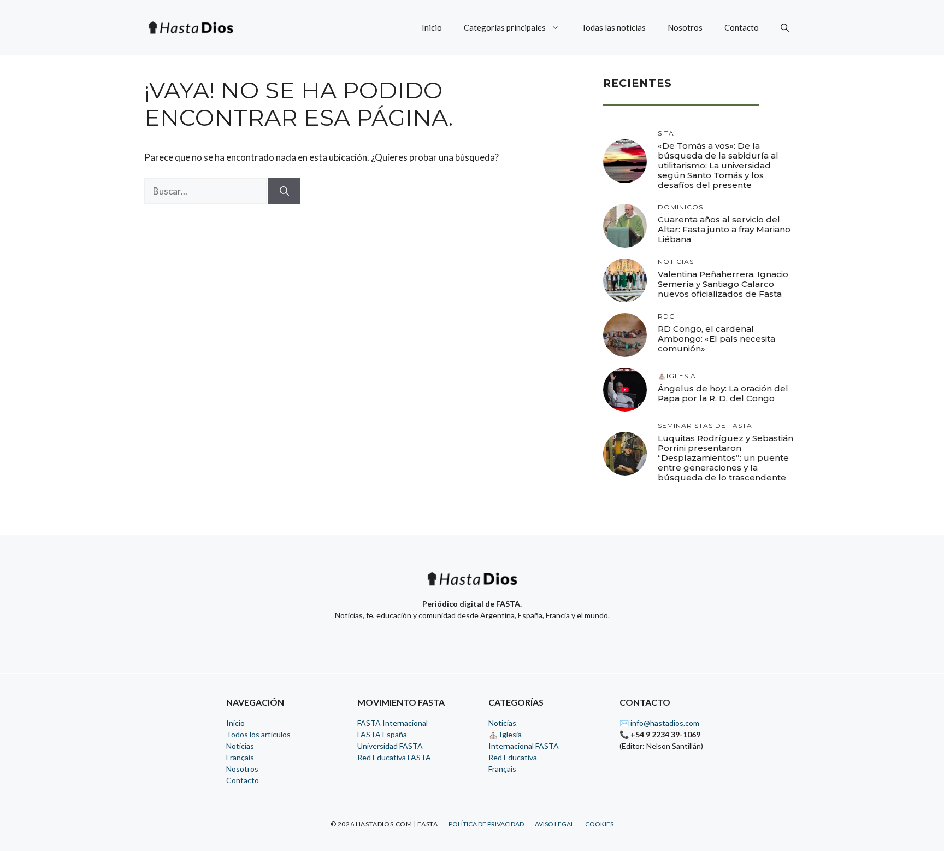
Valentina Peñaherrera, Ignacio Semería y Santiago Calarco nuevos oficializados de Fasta (723, 284)
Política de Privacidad (486, 824)
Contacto (741, 27)
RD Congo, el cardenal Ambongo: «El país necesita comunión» (716, 339)
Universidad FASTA (390, 745)
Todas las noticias (613, 27)
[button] (785, 27)
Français (240, 757)
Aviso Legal (554, 824)
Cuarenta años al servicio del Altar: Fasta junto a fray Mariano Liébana (724, 229)
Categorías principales (505, 27)
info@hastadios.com (664, 722)
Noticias (240, 745)
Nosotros (685, 27)
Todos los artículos (258, 734)
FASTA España (382, 734)
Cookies (599, 824)
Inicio (432, 27)
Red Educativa (512, 757)
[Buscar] (284, 191)
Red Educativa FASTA (394, 757)
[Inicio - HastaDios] (472, 585)
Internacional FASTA (523, 745)
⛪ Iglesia (505, 734)
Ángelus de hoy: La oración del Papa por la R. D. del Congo (723, 393)
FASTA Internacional (392, 722)
